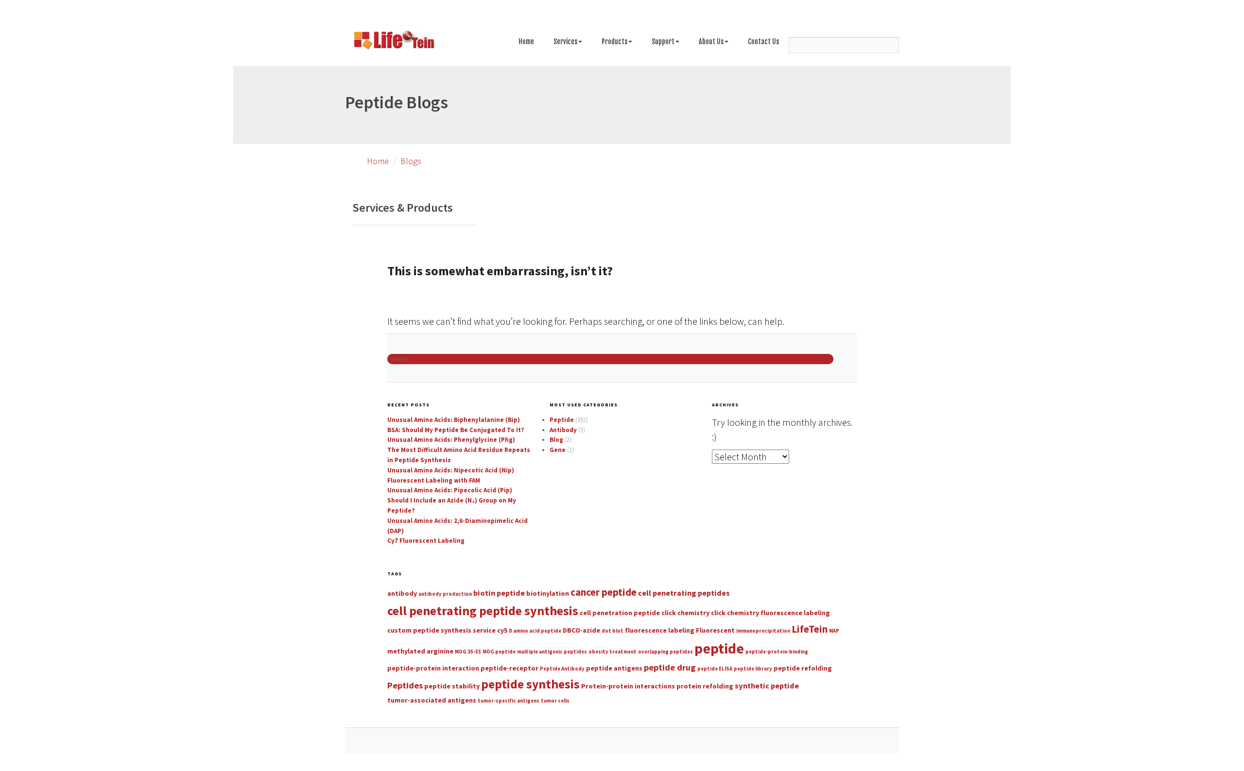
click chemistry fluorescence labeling (770, 612)
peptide (719, 648)
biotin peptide (499, 593)
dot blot (612, 631)
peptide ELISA (714, 669)
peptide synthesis (530, 684)
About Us (711, 41)
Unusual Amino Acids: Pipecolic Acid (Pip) (449, 490)
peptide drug (670, 667)
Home (526, 41)
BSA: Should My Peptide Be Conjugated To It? (455, 430)
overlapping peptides (665, 652)
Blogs (410, 161)
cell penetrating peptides (684, 593)
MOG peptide (499, 652)
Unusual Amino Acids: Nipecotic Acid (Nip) (450, 470)
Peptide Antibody (562, 669)
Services (565, 41)
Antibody (563, 430)
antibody (402, 593)
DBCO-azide (581, 630)
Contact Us (763, 41)
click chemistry (685, 612)
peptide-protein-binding (776, 652)
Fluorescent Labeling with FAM (433, 480)
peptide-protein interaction (433, 668)
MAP (834, 631)
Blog (556, 440)
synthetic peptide (767, 685)
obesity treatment (612, 652)
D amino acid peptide (535, 631)
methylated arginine (420, 651)
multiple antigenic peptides (552, 652)
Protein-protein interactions (628, 686)
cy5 (502, 630)
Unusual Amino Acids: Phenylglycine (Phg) (451, 440)
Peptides (405, 685)
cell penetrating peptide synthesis (482, 611)
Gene (558, 450)
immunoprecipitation (763, 631)
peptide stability (452, 686)
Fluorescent (715, 630)
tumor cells (555, 701)
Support (663, 41)
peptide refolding (803, 668)
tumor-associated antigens (431, 700)
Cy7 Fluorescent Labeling (426, 540)
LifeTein (810, 629)
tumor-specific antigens (508, 701)
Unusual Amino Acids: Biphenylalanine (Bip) (453, 420)
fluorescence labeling (659, 630)
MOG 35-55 (468, 652)
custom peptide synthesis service (441, 630)
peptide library (753, 669)
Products (614, 41)
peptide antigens (614, 668)
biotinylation (547, 593)
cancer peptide (603, 592)
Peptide (562, 420)
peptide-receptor (509, 668)
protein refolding (704, 686)
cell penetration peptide (620, 612)
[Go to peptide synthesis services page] (393, 41)
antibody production (445, 594)
